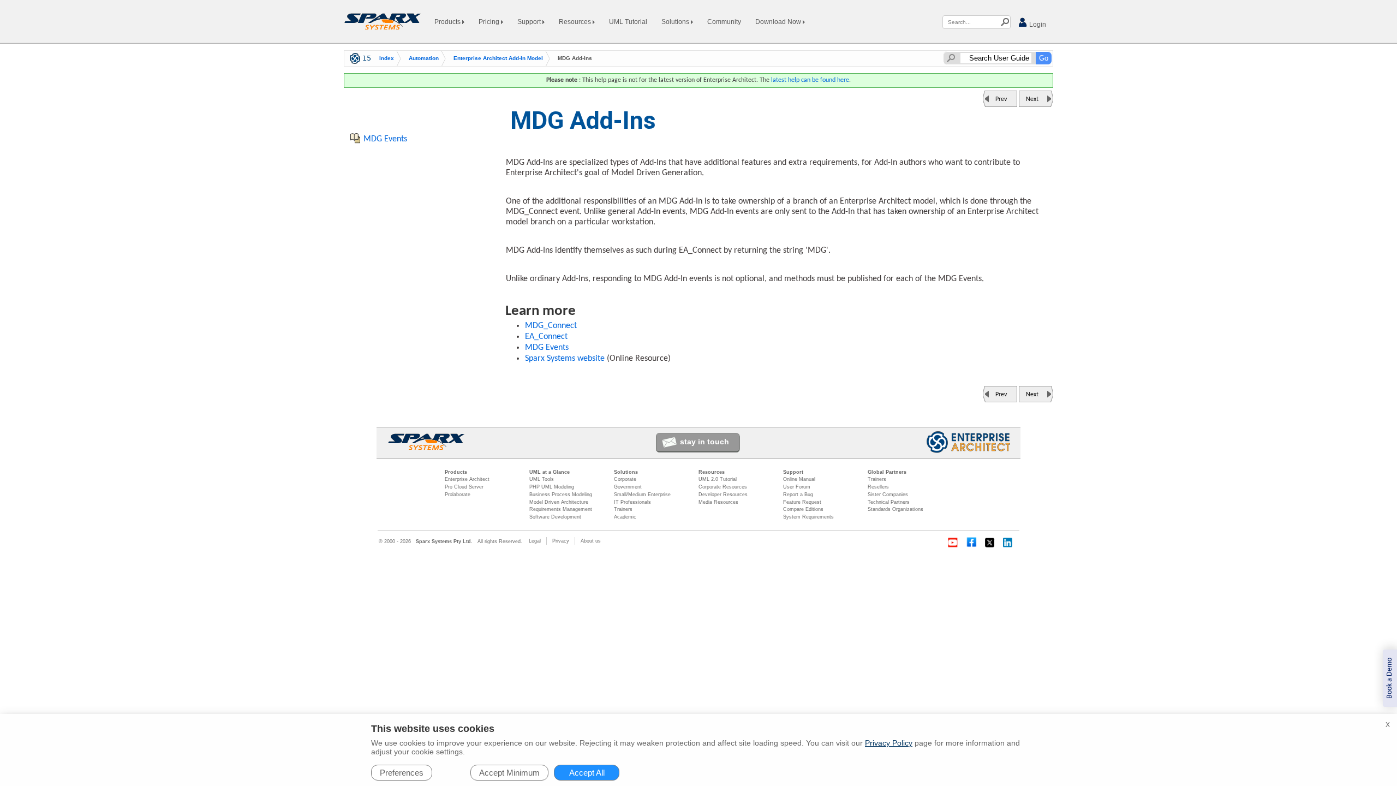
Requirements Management (560, 509)
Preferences (401, 772)
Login (1037, 24)
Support (529, 22)
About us (591, 541)
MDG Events (547, 347)
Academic (625, 517)
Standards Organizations (895, 509)
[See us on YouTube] (952, 542)
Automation (424, 58)
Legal (535, 541)
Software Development (555, 517)
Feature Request (802, 502)
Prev (1001, 99)
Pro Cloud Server (464, 487)
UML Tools (541, 479)
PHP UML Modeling (551, 487)
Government (628, 487)
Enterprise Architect (467, 479)
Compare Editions (803, 509)
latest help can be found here (810, 80)
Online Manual (799, 479)
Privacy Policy (888, 743)
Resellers (878, 487)
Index (386, 58)
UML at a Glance (549, 472)
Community (724, 22)
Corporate (625, 479)
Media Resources (718, 502)
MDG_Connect (551, 325)
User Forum (796, 487)
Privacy (560, 541)
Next (1032, 99)
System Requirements (808, 517)
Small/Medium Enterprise (642, 494)
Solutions (676, 22)
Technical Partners (889, 502)
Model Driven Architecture (558, 502)
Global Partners (887, 472)
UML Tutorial (628, 22)
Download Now (779, 22)
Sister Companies (888, 494)
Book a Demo (1390, 678)
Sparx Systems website (565, 358)
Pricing (490, 22)
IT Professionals (632, 502)
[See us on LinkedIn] (1008, 542)
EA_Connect (546, 336)
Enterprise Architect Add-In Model (498, 58)
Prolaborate (457, 494)
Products (448, 22)
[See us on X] (989, 542)
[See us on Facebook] (971, 542)
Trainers (623, 509)
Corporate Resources (722, 487)
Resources (576, 22)
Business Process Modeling (560, 494)
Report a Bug (798, 494)
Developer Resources (723, 494)
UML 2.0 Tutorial (717, 479)
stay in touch (704, 441)
